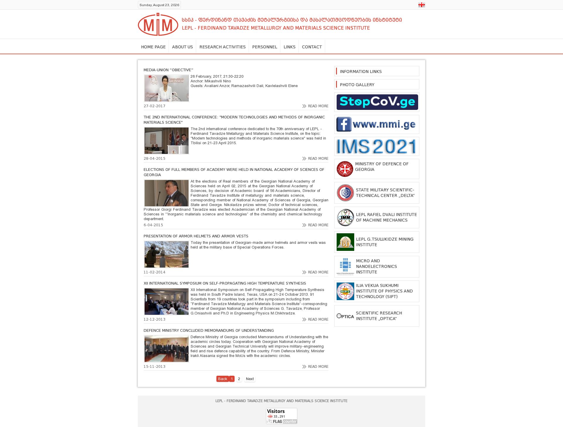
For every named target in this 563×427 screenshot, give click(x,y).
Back (222, 379)
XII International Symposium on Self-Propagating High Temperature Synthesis (225, 283)
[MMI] (158, 24)
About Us (182, 47)
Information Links (361, 71)
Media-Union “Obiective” (168, 70)
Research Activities (222, 47)
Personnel (264, 47)
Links (290, 47)
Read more (318, 106)
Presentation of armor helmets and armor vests (196, 236)
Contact (312, 47)
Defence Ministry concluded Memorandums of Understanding (209, 330)
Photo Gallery (357, 84)
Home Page (153, 47)
